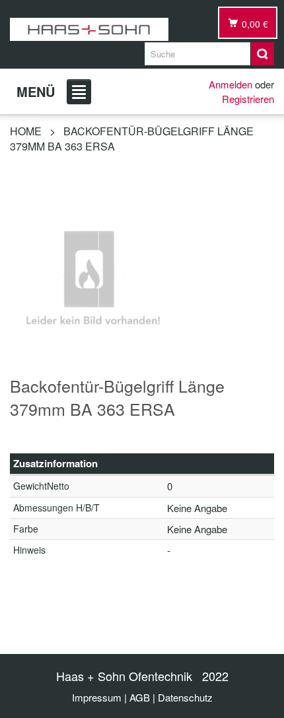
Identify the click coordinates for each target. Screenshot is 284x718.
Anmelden (230, 84)
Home (26, 131)
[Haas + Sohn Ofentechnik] (89, 29)
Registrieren (248, 99)
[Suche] (262, 53)
